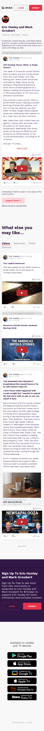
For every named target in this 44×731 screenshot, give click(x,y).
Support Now (12, 200)
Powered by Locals (22, 722)
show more (22, 148)
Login (21, 8)
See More (22, 546)
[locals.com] (7, 8)
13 (15, 536)
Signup (35, 8)
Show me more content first (14, 206)
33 (17, 183)
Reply (38, 183)
